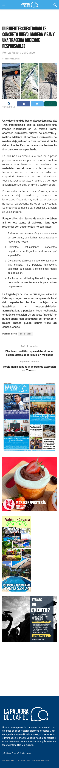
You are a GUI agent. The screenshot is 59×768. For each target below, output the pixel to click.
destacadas (25, 333)
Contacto (26, 753)
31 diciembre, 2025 (11, 58)
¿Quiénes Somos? (10, 753)
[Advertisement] (29, 17)
